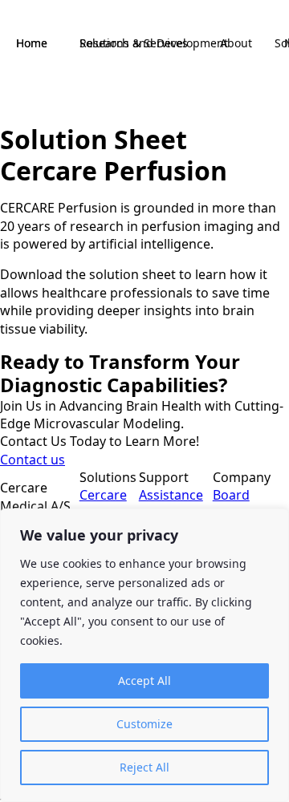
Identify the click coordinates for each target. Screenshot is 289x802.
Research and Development (153, 43)
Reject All (144, 767)
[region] (144, 655)
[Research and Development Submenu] (243, 43)
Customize (144, 723)
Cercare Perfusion (109, 503)
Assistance (171, 495)
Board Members (242, 503)
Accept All (144, 680)
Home (31, 43)
